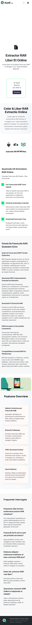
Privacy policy (24, 618)
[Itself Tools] (16, 149)
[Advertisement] (16, 22)
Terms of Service (15, 618)
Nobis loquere (18, 622)
